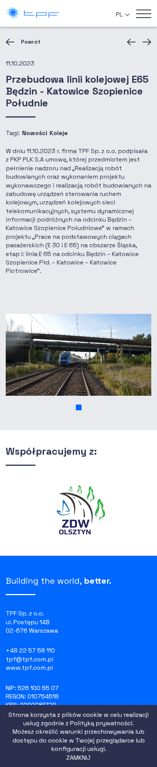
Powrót (30, 41)
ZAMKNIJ (78, 758)
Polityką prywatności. (102, 723)
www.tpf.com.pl (29, 668)
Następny (145, 42)
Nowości (34, 133)
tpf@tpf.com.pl (29, 659)
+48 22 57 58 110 (30, 650)
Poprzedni (132, 42)
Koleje (59, 133)
